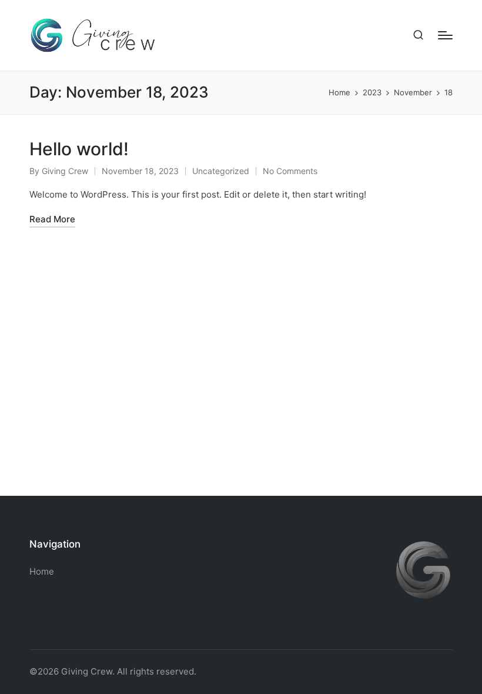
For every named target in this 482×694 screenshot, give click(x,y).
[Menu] (445, 35)
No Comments (290, 171)
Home (41, 571)
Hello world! (79, 148)
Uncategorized (220, 171)
